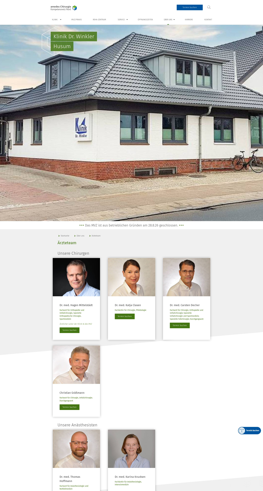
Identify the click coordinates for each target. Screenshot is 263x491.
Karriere (189, 19)
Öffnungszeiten (145, 19)
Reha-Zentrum (99, 19)
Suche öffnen (209, 7)
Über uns (168, 19)
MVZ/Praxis (76, 19)
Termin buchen (190, 7)
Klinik (55, 19)
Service (121, 19)
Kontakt (208, 19)
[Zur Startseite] (68, 8)
